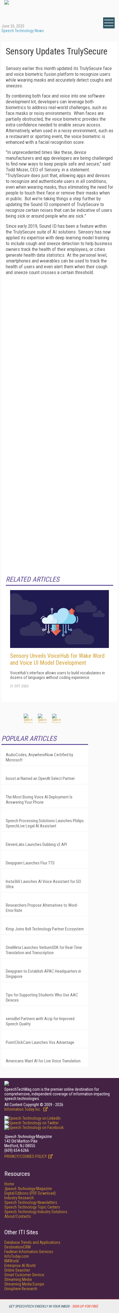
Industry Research (19, 1198)
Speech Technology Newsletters (30, 1202)
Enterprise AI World (20, 1265)
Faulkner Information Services (28, 1251)
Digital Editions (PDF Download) (30, 1193)
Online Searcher (17, 1270)
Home (9, 1184)
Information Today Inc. (23, 1109)
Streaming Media (18, 1279)
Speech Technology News (22, 30)
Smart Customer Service (24, 1274)
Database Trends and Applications (32, 1242)
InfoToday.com (16, 1256)
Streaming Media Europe (24, 1284)
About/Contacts (17, 1216)
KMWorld (11, 1261)
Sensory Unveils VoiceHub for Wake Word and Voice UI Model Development (57, 659)
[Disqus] (59, 352)
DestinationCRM (17, 1247)
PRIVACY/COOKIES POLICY (25, 1156)
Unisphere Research (20, 1288)
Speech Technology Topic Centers (32, 1207)
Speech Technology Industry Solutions (35, 1211)
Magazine (28, 1188)
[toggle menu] (109, 22)
